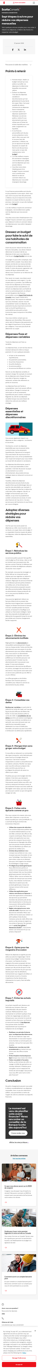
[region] (19, 1349)
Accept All (19, 1364)
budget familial (19, 256)
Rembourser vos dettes (13, 707)
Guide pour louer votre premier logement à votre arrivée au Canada (18, 1232)
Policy (24, 1353)
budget (14, 154)
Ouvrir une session (20, 2)
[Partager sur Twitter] (19, 50)
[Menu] (34, 3)
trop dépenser (25, 1022)
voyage (7, 477)
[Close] (35, 1331)
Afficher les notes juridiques (18, 1142)
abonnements (22, 643)
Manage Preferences (19, 1358)
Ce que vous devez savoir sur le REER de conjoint (18, 1187)
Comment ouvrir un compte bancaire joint (18, 1277)
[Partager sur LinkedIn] (25, 50)
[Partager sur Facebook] (12, 50)
